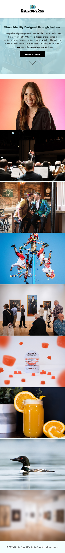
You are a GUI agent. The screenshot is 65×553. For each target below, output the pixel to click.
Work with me (32, 54)
